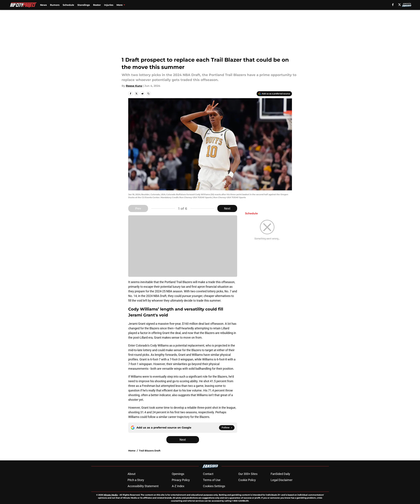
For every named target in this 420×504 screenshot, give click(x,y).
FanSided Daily (280, 474)
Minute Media (111, 495)
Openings (178, 474)
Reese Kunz (134, 85)
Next (227, 208)
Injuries (108, 4)
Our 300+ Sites (247, 474)
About (131, 474)
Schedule (68, 4)
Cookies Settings (214, 486)
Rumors (54, 4)
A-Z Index (178, 486)
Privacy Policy (181, 480)
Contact (208, 474)
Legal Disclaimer (281, 480)
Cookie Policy (247, 480)
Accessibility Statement (143, 486)
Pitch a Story (136, 480)
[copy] (148, 93)
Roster (97, 4)
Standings (83, 4)
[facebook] (393, 4)
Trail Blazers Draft (149, 450)
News (43, 4)
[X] (399, 4)
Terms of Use (211, 480)
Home (131, 450)
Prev (138, 208)
